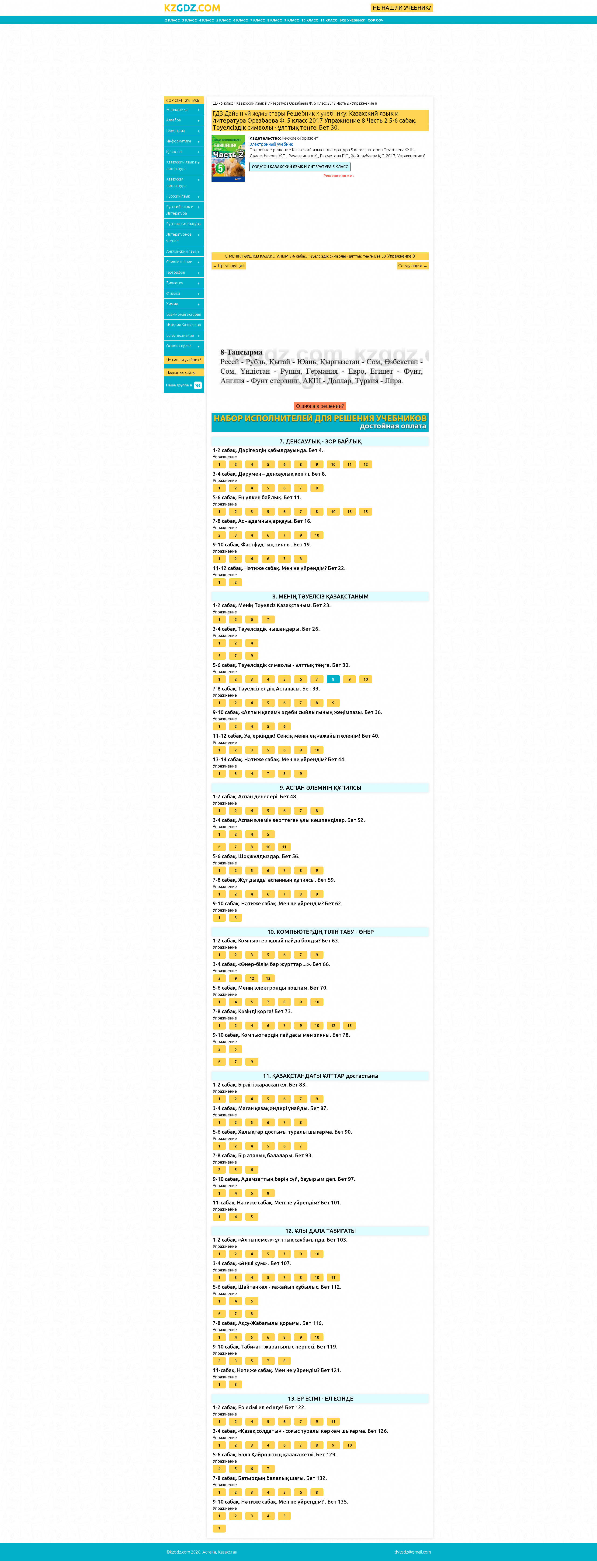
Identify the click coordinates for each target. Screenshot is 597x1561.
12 (366, 464)
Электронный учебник (271, 144)
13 (349, 512)
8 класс (274, 20)
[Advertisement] (142, 59)
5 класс (223, 20)
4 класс (206, 20)
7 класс (257, 20)
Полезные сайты (180, 372)
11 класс (328, 20)
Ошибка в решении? (320, 406)
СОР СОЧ (375, 20)
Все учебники (352, 20)
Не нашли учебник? (402, 8)
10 (333, 464)
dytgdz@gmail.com (413, 1552)
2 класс (172, 20)
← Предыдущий (229, 265)
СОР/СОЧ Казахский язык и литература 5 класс (300, 167)
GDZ (192, 7)
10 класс (309, 20)
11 (349, 464)
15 (366, 512)
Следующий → (412, 265)
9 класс (291, 20)
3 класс (189, 20)
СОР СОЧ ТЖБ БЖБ (182, 100)
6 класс (240, 20)
